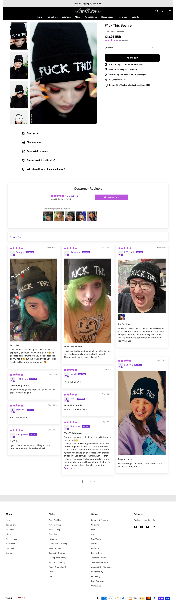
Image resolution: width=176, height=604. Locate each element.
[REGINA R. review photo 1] (142, 285)
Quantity (109, 48)
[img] (16, 248)
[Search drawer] (156, 11)
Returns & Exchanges (37, 151)
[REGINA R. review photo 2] (121, 317)
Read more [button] (69, 468)
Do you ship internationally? (41, 160)
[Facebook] (142, 527)
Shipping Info (34, 142)
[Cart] (170, 11)
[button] (90, 481)
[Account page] (163, 11)
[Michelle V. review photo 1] (88, 300)
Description (32, 133)
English (9, 598)
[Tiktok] (154, 527)
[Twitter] (148, 527)
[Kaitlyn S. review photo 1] (142, 413)
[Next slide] (19, 118)
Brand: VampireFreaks (114, 31)
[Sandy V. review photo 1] (33, 300)
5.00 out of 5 (71, 195)
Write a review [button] (111, 197)
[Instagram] (136, 527)
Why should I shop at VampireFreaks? (46, 169)
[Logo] (88, 11)
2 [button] (86, 481)
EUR (23, 598)
